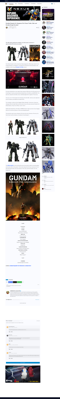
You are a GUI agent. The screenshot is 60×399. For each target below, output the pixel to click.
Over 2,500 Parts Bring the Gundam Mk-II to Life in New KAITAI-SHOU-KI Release (50, 48)
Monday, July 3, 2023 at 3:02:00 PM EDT (13, 327)
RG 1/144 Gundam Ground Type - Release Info (49, 43)
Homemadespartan (11, 326)
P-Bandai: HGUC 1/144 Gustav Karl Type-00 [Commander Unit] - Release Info (50, 58)
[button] (52, 3)
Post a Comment (23, 362)
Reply (9, 349)
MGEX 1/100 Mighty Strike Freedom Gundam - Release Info (50, 23)
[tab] (15, 3)
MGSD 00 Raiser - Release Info (49, 38)
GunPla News (27, 3)
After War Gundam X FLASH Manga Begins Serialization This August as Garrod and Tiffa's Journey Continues (50, 53)
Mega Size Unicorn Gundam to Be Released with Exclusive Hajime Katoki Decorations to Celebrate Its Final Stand (50, 28)
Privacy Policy (39, 3)
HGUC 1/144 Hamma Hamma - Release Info (50, 33)
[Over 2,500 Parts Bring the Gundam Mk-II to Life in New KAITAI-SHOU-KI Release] (44, 47)
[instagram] (21, 1)
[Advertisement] (23, 36)
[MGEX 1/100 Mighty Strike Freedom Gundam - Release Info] (44, 23)
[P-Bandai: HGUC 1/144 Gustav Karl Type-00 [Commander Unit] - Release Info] (44, 57)
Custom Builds (33, 3)
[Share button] (23, 282)
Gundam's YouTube (19, 67)
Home (16, 3)
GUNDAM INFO (28, 265)
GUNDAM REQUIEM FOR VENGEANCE (17, 265)
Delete (12, 349)
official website (10, 165)
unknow (10, 352)
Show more (37, 299)
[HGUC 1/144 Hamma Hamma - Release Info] (44, 32)
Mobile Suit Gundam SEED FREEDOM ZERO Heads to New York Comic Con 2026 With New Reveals (50, 62)
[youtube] (20, 1)
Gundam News (20, 3)
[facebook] (18, 1)
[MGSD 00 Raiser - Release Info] (44, 37)
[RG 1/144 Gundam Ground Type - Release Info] (44, 42)
